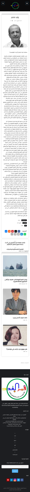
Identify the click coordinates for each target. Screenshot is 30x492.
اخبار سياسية (23, 284)
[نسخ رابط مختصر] (12, 234)
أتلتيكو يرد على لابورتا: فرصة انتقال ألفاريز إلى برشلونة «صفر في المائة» (14, 415)
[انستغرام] (15, 479)
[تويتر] (18, 479)
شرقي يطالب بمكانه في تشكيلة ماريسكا (14, 426)
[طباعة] (15, 234)
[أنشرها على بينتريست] (12, 231)
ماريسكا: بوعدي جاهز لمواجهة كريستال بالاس (14, 421)
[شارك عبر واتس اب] (25, 234)
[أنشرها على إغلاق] (15, 231)
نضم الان (15, 471)
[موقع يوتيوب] (8, 479)
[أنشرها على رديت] (9, 231)
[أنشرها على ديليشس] (6, 231)
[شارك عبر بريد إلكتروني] (18, 234)
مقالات (22, 225)
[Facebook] (22, 479)
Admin (19, 220)
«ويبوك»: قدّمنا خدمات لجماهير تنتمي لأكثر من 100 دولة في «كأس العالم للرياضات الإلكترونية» (14, 423)
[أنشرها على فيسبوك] (19, 231)
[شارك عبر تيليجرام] (21, 234)
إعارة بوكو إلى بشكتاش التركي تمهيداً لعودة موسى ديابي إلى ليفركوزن (14, 418)
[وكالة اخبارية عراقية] (15, 6)
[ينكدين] (11, 479)
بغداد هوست (11, 490)
